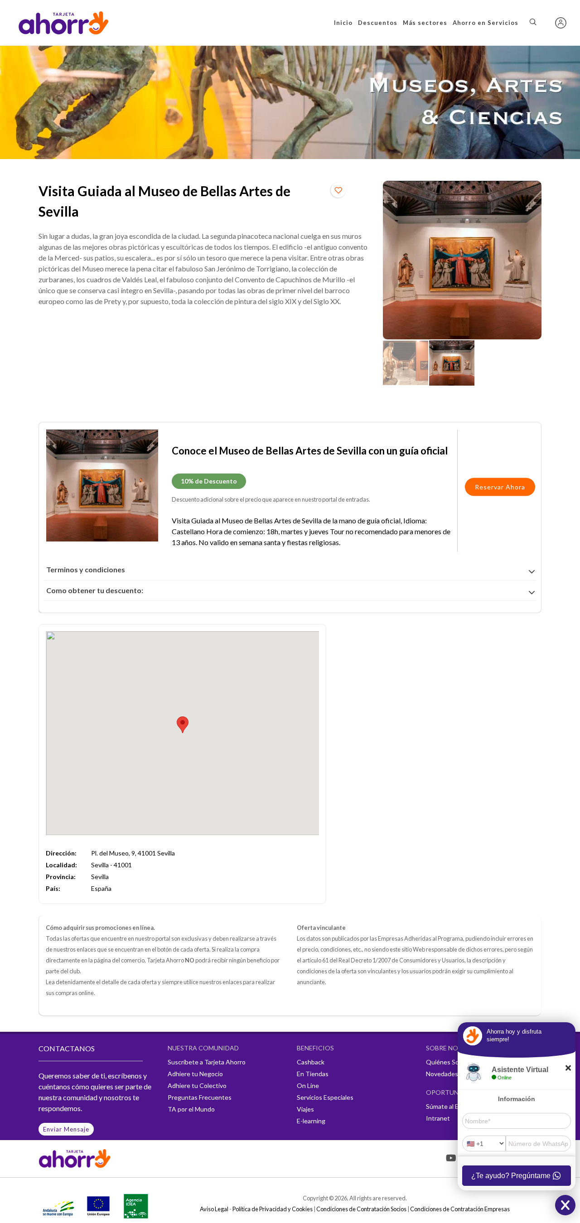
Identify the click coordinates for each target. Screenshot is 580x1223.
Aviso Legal (214, 1209)
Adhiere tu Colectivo (197, 1085)
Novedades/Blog (449, 1074)
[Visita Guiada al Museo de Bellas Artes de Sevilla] (462, 260)
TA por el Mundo (191, 1109)
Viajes (305, 1109)
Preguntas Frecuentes (200, 1097)
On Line (308, 1085)
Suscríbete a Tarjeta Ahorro (207, 1062)
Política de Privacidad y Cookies (272, 1209)
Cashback (310, 1062)
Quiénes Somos (448, 1062)
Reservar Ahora (500, 487)
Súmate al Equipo (450, 1106)
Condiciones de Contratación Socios (361, 1209)
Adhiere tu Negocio (195, 1074)
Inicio (343, 22)
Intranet (438, 1118)
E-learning (311, 1121)
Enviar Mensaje (66, 1129)
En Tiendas (313, 1074)
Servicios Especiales (325, 1097)
